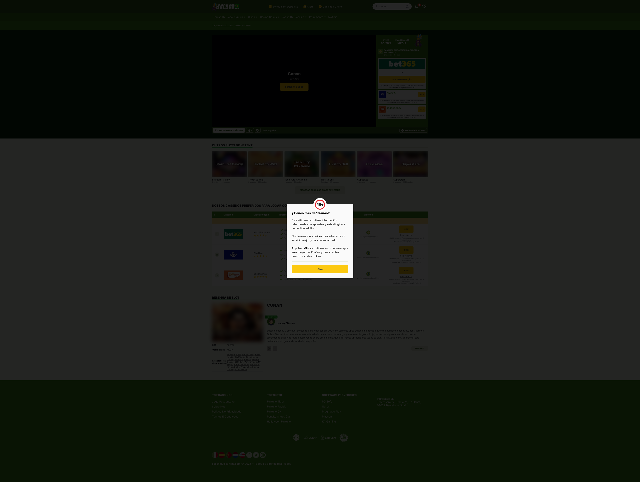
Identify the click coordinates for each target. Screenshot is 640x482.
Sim (320, 269)
